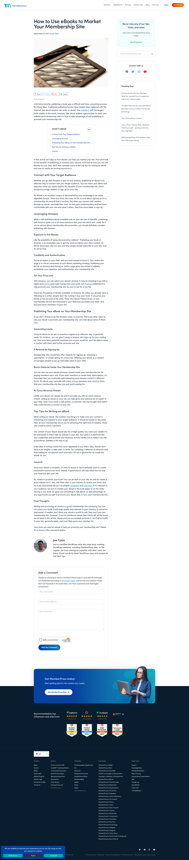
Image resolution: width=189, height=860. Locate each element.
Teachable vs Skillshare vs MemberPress (111, 776)
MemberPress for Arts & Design (108, 825)
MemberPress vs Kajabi (106, 765)
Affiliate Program (39, 776)
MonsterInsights (79, 779)
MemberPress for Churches (107, 822)
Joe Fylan (55, 34)
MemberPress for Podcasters (107, 793)
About (35, 765)
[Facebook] (145, 850)
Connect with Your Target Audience (66, 134)
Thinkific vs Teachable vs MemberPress (110, 773)
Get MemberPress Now (57, 692)
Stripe (76, 785)
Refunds (101, 855)
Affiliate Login (38, 779)
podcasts (75, 486)
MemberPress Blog (39, 782)
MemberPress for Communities (108, 816)
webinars (88, 486)
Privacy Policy (91, 855)
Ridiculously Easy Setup (58, 776)
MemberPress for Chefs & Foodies (109, 782)
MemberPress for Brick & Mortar (108, 839)
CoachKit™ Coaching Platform (60, 768)
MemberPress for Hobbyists (107, 827)
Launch (55, 151)
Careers (36, 768)
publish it (85, 110)
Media (36, 771)
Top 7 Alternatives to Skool (131, 118)
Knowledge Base (137, 768)
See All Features (136, 42)
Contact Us (37, 785)
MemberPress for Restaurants (107, 785)
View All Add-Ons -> (80, 790)
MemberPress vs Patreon (106, 779)
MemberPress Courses (81, 773)
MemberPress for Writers (106, 802)
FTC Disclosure (127, 855)
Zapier (76, 788)
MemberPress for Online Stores (108, 833)
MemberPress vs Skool (105, 768)
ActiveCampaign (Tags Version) (83, 765)
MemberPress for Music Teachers (109, 808)
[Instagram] (149, 850)
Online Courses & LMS (57, 765)
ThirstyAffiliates (136, 790)
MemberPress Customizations (141, 776)
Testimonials (37, 773)
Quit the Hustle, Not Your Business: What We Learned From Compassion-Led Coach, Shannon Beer (135, 96)
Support (134, 765)
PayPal (76, 782)
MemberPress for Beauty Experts (108, 788)
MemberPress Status (138, 771)
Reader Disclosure (39, 99)
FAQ (133, 779)
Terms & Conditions (113, 855)
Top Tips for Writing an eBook (63, 147)
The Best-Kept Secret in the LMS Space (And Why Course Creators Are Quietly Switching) (136, 109)
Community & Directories (58, 771)
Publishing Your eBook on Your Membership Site (71, 143)
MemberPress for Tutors (106, 805)
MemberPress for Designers (107, 830)
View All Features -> (57, 788)
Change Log (135, 782)
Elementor (77, 771)
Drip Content (55, 779)
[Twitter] (140, 850)
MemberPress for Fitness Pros (107, 790)
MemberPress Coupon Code (145, 855)
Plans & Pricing (136, 773)
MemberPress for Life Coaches (108, 799)
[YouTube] (154, 850)
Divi (75, 768)
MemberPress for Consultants (107, 819)
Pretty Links (135, 788)
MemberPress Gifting (80, 776)
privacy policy (69, 581)
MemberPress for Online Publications (110, 796)
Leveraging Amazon (60, 139)
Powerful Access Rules (57, 773)
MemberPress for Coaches (107, 810)
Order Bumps (55, 782)
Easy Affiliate (136, 785)
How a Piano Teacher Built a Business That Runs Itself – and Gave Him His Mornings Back (135, 128)
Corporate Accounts (57, 785)
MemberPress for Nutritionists (107, 813)
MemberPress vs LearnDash (107, 771)
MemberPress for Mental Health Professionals (112, 836)
